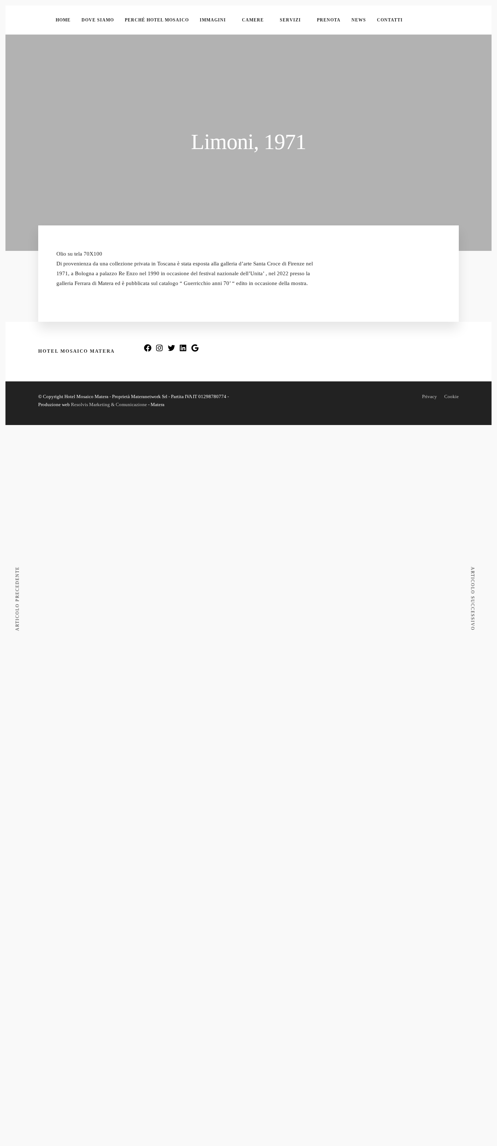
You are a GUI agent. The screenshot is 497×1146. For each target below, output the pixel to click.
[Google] (195, 350)
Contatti (390, 20)
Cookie (451, 396)
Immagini (213, 20)
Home (63, 20)
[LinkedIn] (183, 350)
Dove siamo (97, 20)
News (358, 20)
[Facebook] (147, 350)
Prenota (329, 20)
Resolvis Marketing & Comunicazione (109, 404)
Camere (253, 20)
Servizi (290, 20)
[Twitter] (171, 350)
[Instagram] (159, 350)
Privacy (429, 396)
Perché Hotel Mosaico (157, 20)
